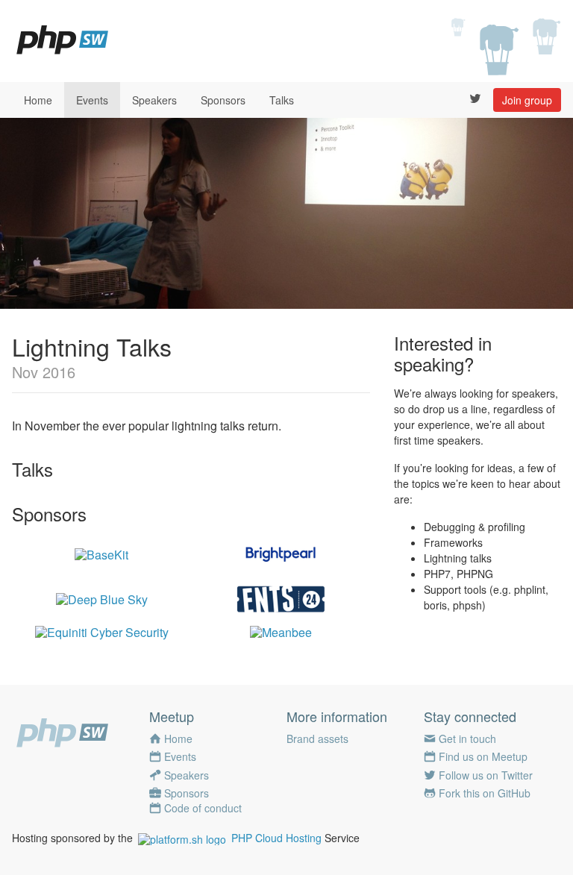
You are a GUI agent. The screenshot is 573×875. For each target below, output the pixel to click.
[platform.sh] (182, 837)
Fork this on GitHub (484, 793)
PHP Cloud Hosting (276, 837)
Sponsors (223, 99)
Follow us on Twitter (486, 775)
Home (38, 99)
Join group (527, 99)
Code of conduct (203, 808)
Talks (281, 99)
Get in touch (467, 738)
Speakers (154, 99)
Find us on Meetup (483, 756)
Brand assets (317, 738)
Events (92, 99)
